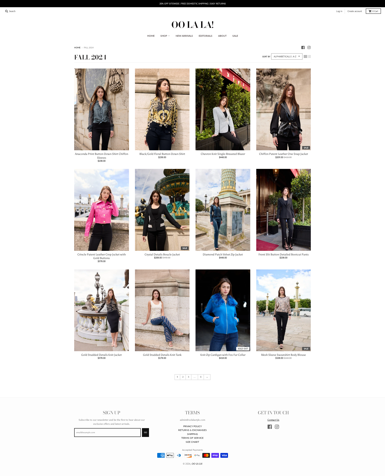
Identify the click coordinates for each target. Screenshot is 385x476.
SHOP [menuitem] (163, 35)
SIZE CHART (192, 441)
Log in (339, 11)
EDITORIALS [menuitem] (205, 35)
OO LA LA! (197, 463)
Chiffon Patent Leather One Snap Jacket (283, 154)
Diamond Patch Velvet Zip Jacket (223, 254)
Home (77, 47)
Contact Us (273, 419)
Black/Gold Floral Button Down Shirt (162, 154)
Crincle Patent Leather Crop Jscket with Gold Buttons (101, 256)
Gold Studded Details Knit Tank (162, 355)
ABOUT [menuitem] (222, 35)
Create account (355, 11)
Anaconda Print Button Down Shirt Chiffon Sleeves (101, 155)
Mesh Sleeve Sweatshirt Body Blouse (283, 355)
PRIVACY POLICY (192, 426)
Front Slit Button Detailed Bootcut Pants (283, 254)
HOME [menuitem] (151, 35)
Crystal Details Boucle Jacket (162, 254)
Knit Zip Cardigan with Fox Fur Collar (222, 355)
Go (145, 432)
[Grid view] (305, 56)
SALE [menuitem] (235, 35)
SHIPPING (192, 434)
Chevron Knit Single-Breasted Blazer (223, 154)
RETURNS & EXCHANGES (192, 430)
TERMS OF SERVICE (192, 437)
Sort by (266, 56)
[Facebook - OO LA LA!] (303, 47)
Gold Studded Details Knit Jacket (101, 355)
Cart (375, 11)
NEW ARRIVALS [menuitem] (184, 35)
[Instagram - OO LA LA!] (309, 47)
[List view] (309, 56)
